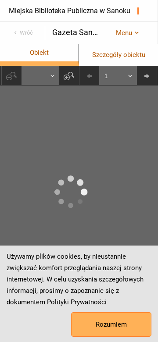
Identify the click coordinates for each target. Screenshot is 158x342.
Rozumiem (111, 324)
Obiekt (39, 53)
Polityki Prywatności (77, 302)
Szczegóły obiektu (118, 55)
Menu (124, 33)
